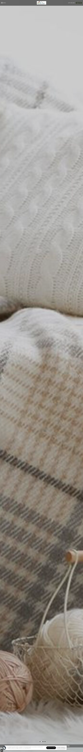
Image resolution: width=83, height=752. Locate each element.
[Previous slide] (4, 376)
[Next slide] (79, 376)
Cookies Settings (61, 747)
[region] (36, 747)
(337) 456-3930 (71, 2)
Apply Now (79, 2)
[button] (4, 748)
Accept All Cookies (51, 747)
